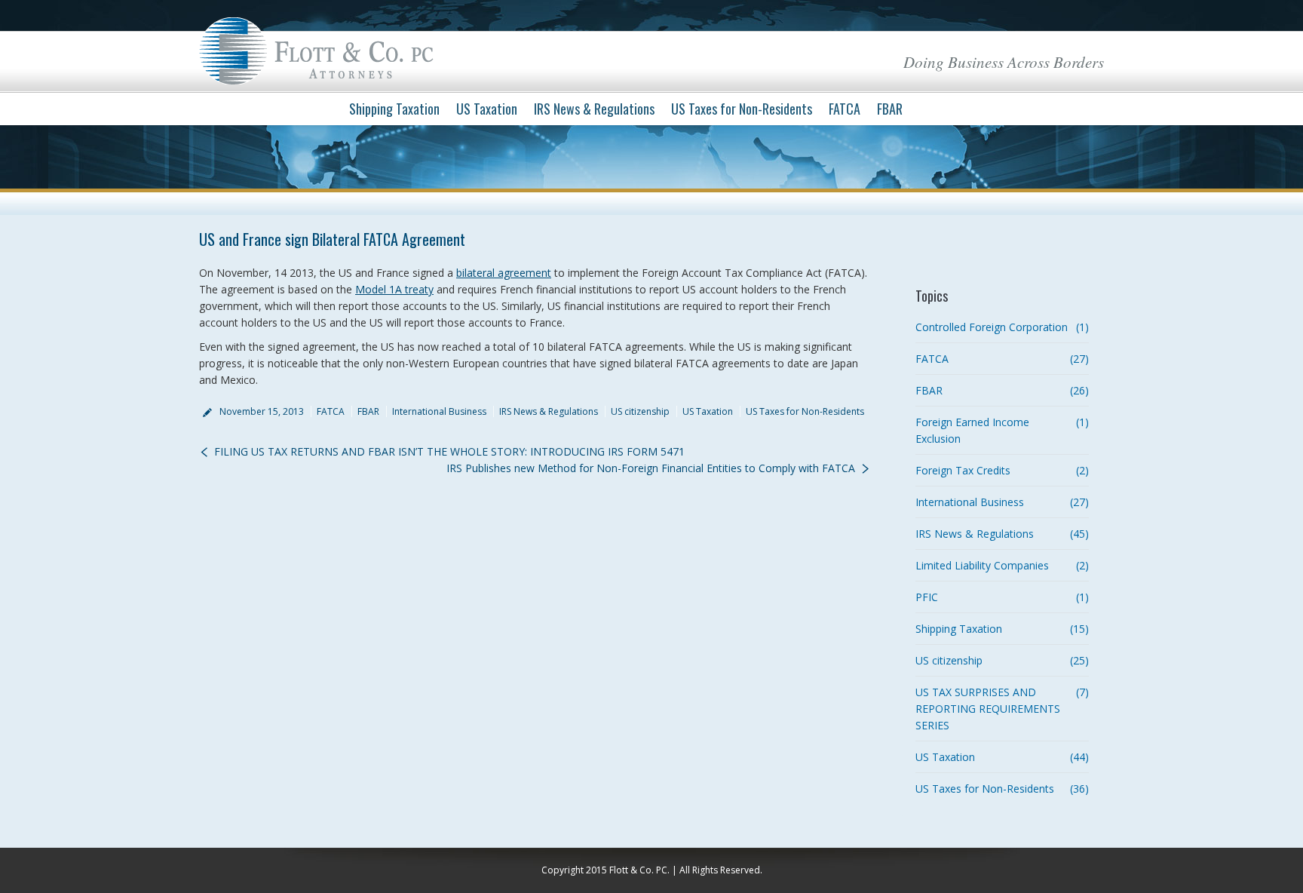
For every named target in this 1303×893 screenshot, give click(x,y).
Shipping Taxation (958, 628)
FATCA (331, 411)
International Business (439, 411)
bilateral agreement (503, 272)
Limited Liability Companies (982, 565)
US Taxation (707, 411)
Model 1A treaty (394, 289)
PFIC (926, 597)
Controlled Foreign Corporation (991, 327)
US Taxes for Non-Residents (805, 411)
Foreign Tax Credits (962, 470)
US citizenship (640, 411)
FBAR (368, 411)
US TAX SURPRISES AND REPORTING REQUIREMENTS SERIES (987, 708)
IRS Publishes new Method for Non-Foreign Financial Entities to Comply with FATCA (650, 468)
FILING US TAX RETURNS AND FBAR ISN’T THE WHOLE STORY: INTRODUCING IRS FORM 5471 (449, 451)
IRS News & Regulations (548, 411)
